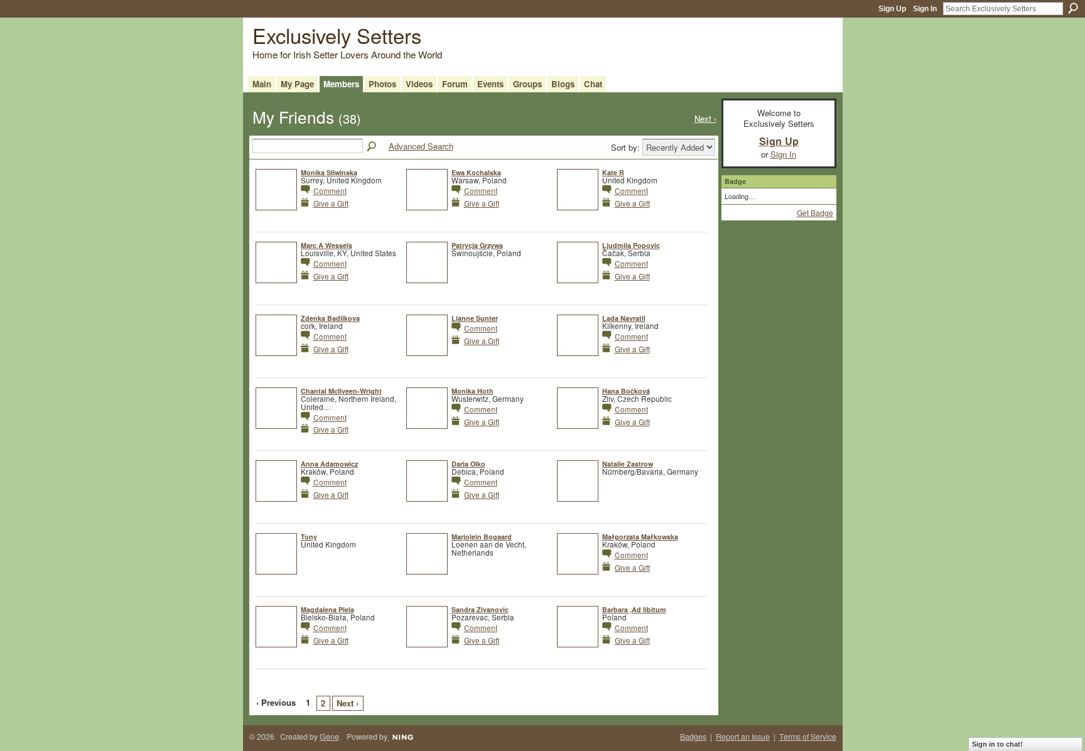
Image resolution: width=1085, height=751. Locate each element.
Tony (309, 536)
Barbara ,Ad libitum (634, 609)
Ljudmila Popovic (631, 245)
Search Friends (372, 147)
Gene (329, 736)
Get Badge (815, 212)
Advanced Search (421, 146)
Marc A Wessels (326, 245)
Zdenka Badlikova (330, 318)
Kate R (613, 172)
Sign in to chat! (997, 744)
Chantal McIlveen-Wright (341, 391)
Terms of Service (807, 736)
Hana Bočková (626, 391)
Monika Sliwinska (329, 172)
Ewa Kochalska (476, 172)
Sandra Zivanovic (480, 609)
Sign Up (892, 8)
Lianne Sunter (474, 318)
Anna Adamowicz (329, 463)
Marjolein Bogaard (481, 536)
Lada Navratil (623, 318)
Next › (348, 703)
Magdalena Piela (327, 609)
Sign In (925, 8)
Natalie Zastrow (627, 463)
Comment (330, 190)
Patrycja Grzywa (477, 245)
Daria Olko (468, 463)
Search (1073, 8)
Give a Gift (330, 203)
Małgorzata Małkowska (640, 536)
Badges (693, 736)
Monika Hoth (472, 391)
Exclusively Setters (336, 35)
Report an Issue (743, 736)
